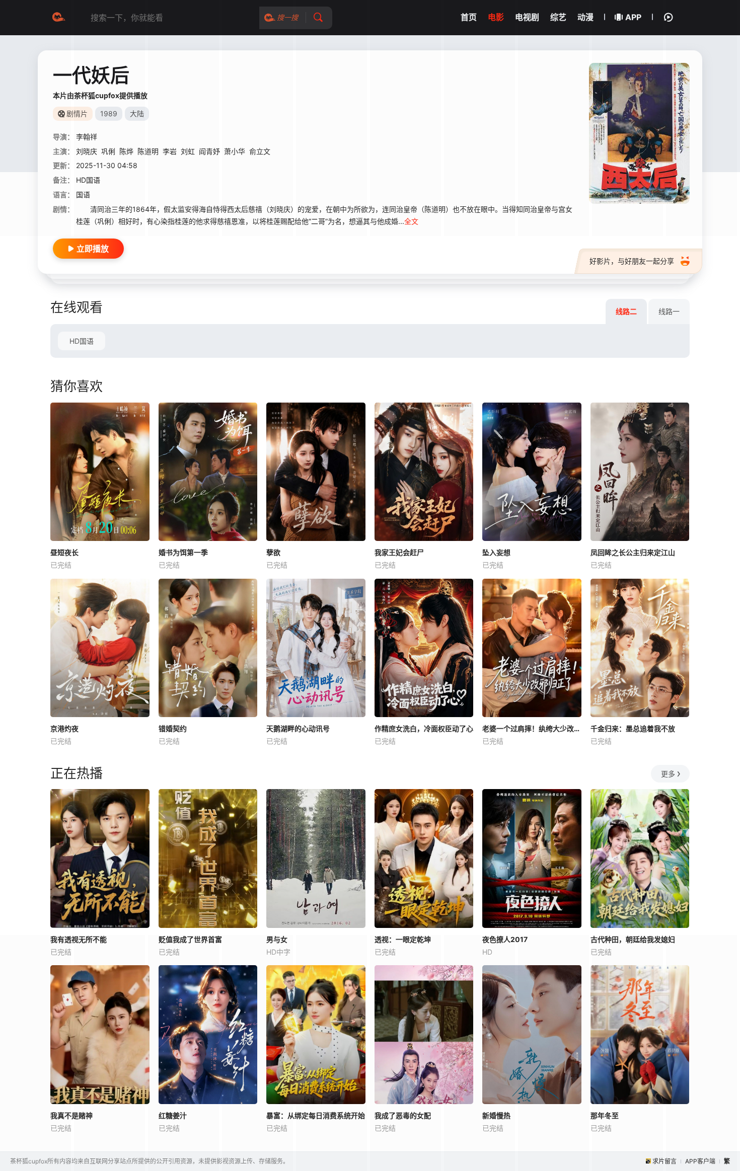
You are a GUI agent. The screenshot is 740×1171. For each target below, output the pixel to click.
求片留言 (664, 1161)
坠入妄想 (496, 552)
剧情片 (77, 113)
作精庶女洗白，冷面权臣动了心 (424, 728)
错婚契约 (173, 728)
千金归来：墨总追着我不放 (632, 728)
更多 (668, 773)
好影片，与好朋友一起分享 (631, 261)
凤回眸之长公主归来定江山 (632, 552)
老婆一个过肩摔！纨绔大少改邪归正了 (531, 728)
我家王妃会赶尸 (399, 552)
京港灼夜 (64, 728)
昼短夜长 (64, 552)
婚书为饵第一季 (183, 552)
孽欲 (273, 552)
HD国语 (81, 341)
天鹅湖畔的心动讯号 (298, 728)
